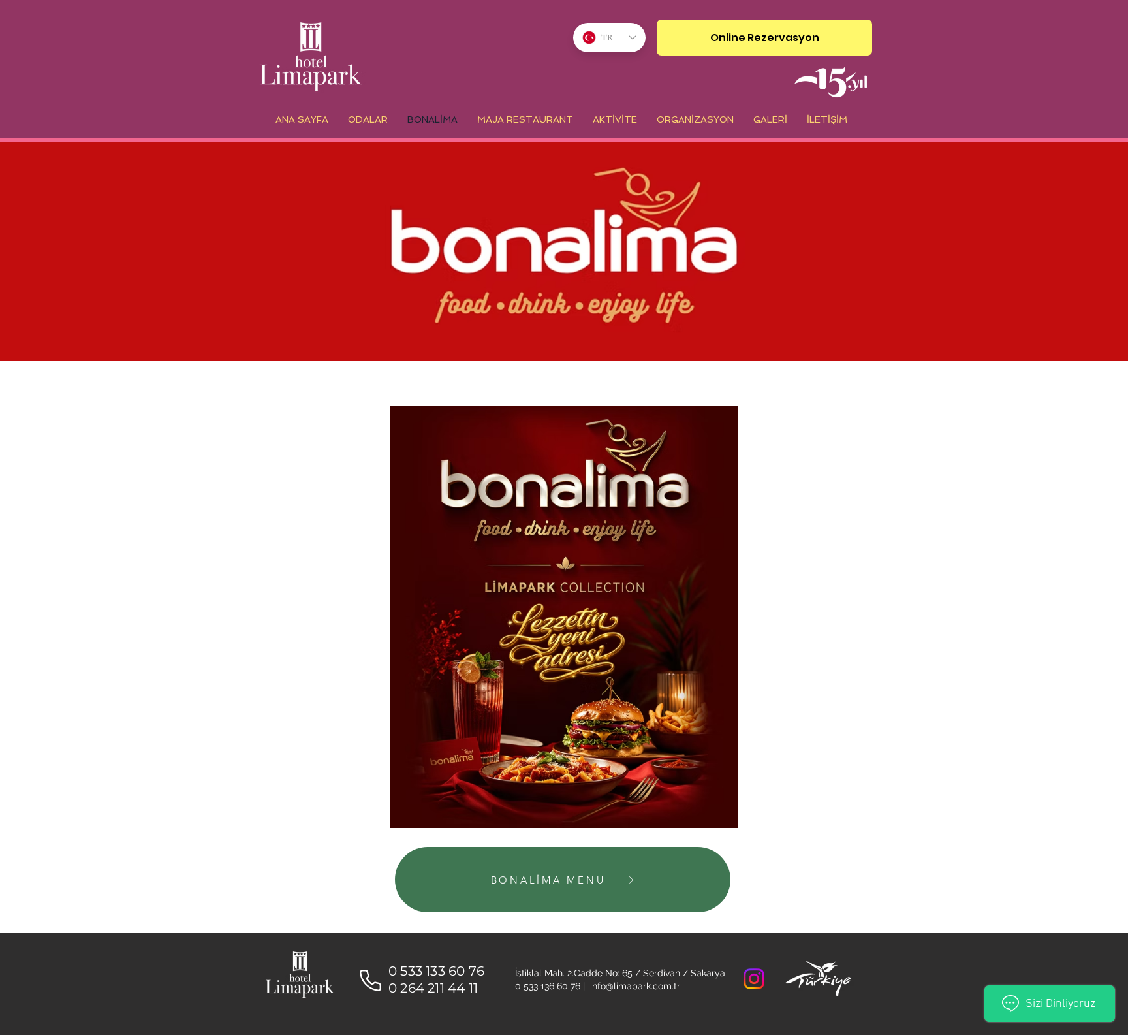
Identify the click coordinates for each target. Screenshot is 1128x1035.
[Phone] (370, 980)
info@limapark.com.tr (635, 986)
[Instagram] (754, 979)
